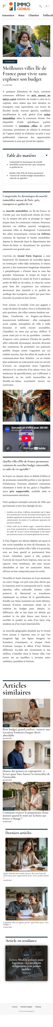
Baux (6, 725)
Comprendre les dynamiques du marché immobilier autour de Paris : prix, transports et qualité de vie (27, 164)
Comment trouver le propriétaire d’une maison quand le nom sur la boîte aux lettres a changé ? (26, 815)
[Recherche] (40, 6)
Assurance (8, 767)
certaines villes (28, 125)
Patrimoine (10, 62)
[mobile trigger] (5, 6)
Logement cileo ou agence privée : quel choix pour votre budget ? (26, 923)
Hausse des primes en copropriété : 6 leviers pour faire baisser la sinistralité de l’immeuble (26, 774)
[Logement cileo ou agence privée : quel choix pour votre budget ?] (26, 904)
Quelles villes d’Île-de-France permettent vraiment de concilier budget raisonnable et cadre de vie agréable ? (27, 175)
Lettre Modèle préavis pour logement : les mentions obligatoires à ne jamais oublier (27, 964)
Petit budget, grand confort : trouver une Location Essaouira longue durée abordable (26, 732)
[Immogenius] (19, 6)
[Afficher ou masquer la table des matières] (42, 155)
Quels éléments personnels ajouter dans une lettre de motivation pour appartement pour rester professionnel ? (26, 875)
